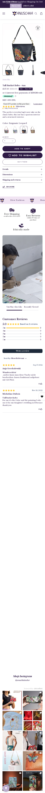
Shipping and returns (11, 180)
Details (5, 169)
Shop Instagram (22, 676)
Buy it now (22, 162)
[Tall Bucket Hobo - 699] (8, 69)
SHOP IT (12, 700)
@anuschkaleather (22, 680)
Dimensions (7, 174)
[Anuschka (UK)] (22, 13)
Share (10, 187)
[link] (12, 700)
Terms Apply (32, 2)
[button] (36, 13)
